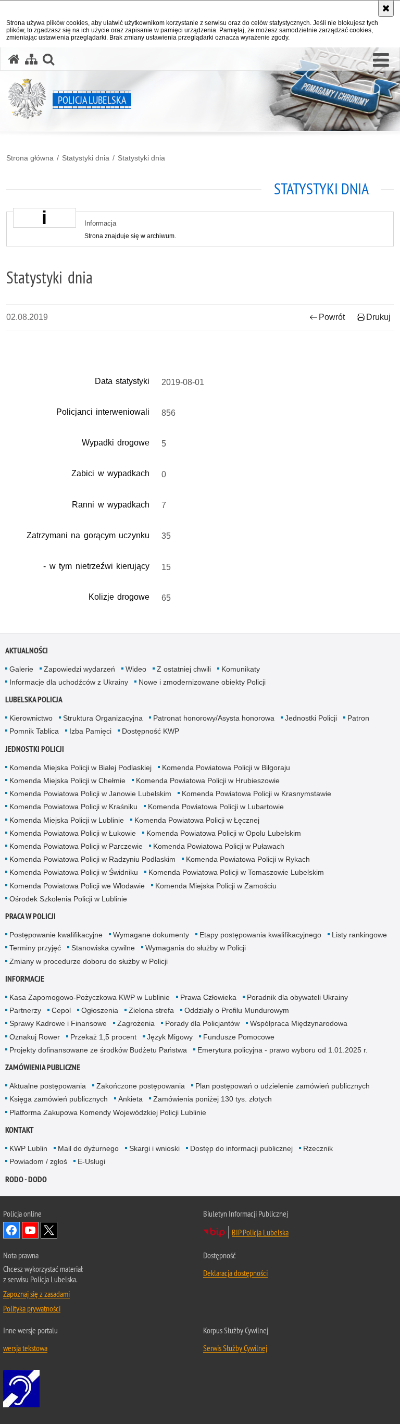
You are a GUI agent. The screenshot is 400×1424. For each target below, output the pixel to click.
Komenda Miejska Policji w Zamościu (216, 886)
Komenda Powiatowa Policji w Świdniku (73, 872)
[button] (381, 60)
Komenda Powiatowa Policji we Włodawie (77, 886)
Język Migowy (170, 1037)
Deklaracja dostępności (235, 1273)
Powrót (332, 317)
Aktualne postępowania (47, 1086)
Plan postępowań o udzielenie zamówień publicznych (282, 1086)
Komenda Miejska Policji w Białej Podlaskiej (80, 767)
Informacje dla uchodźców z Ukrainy (68, 682)
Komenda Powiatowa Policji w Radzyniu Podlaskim (92, 859)
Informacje (24, 978)
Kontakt (19, 1129)
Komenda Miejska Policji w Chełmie (67, 780)
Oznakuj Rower (34, 1037)
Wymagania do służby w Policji (195, 948)
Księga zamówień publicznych (58, 1099)
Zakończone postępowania (140, 1086)
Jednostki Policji (311, 718)
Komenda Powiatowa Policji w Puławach (218, 846)
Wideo (136, 669)
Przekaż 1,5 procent (103, 1037)
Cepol (61, 1010)
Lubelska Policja (34, 699)
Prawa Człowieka (208, 997)
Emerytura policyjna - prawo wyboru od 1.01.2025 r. (282, 1050)
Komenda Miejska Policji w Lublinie (66, 820)
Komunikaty (240, 669)
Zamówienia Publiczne (42, 1067)
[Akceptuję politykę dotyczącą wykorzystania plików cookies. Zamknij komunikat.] (386, 8)
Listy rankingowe (359, 935)
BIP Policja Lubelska (260, 1232)
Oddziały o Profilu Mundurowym (236, 1010)
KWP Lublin (28, 1148)
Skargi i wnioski (154, 1148)
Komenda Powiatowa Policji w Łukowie (72, 833)
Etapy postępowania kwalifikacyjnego (260, 935)
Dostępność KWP (150, 731)
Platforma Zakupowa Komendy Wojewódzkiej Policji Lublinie (107, 1112)
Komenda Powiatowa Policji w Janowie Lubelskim (90, 793)
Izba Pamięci (90, 731)
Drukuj (378, 317)
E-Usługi (91, 1161)
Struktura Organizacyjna (103, 718)
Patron (358, 718)
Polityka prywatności (31, 1308)
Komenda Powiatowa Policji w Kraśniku (73, 806)
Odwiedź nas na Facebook (11, 1230)
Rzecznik (318, 1148)
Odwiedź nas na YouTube (30, 1230)
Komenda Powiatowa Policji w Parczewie (76, 846)
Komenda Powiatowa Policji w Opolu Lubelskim (223, 833)
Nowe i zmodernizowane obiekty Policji (202, 682)
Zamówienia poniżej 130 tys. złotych (212, 1099)
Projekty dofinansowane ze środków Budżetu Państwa (98, 1050)
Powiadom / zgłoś (38, 1161)
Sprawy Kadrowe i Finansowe (58, 1023)
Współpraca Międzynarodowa (298, 1023)
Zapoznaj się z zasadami (36, 1294)
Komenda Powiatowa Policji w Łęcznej (196, 820)
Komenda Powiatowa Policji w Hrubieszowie (208, 780)
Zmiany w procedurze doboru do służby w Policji (88, 961)
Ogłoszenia (99, 1010)
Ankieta (130, 1099)
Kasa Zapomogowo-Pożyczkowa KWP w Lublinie (89, 997)
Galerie (21, 669)
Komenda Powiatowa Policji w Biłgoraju (226, 767)
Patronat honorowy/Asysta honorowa (213, 718)
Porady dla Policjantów (202, 1023)
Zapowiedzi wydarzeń (79, 669)
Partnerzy (25, 1010)
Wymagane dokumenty (151, 935)
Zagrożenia (136, 1023)
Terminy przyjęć (35, 948)
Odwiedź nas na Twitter (49, 1230)
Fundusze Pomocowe (238, 1037)
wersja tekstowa (25, 1348)
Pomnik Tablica (34, 731)
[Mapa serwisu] (31, 59)
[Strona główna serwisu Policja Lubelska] (14, 59)
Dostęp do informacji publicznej (241, 1148)
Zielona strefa (151, 1010)
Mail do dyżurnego (88, 1148)
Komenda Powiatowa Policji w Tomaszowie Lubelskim (236, 872)
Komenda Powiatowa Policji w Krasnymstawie (256, 793)
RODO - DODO (26, 1179)
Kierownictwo (31, 718)
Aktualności (26, 650)
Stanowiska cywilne (103, 948)
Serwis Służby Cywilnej (235, 1348)
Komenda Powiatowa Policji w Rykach (248, 859)
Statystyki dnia (85, 158)
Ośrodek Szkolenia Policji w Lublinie (68, 899)
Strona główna (30, 158)
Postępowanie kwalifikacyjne (56, 935)
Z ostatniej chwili (184, 669)
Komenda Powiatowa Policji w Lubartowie (216, 806)
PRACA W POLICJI (30, 916)
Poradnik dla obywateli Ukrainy (297, 997)
